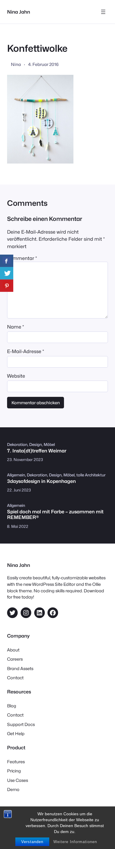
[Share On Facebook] (6, 261)
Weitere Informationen (75, 842)
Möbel (49, 444)
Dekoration (17, 444)
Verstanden (32, 842)
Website (16, 376)
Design (35, 444)
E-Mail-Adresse (25, 351)
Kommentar (22, 258)
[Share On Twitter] (6, 273)
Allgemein (16, 475)
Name (15, 327)
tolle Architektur (91, 475)
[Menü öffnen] (103, 12)
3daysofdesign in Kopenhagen (41, 481)
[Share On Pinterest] (6, 285)
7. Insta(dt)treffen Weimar (36, 451)
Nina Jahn (18, 12)
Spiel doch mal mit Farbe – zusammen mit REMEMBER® (55, 514)
